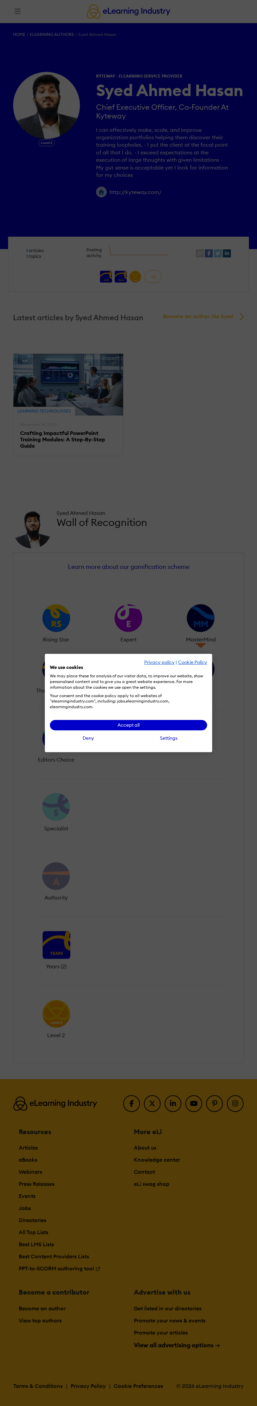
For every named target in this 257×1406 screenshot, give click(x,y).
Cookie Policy (192, 662)
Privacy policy (159, 662)
